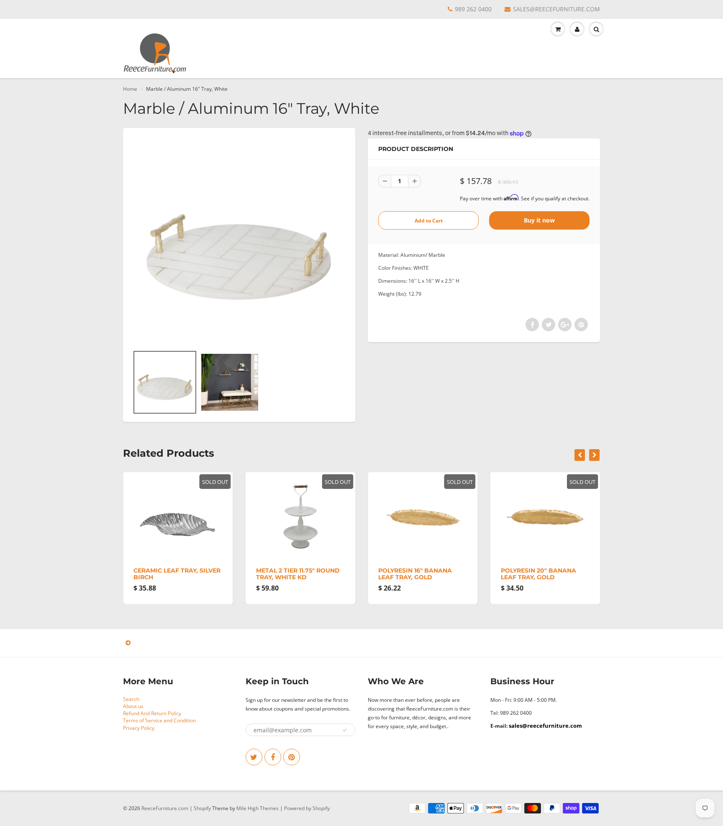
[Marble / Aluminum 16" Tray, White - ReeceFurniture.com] (239, 240)
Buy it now (539, 220)
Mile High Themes (257, 808)
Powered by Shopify (307, 808)
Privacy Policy (138, 727)
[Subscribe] (345, 730)
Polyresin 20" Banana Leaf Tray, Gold (538, 574)
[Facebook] (272, 757)
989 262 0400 (473, 9)
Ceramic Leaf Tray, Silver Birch (176, 574)
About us (133, 706)
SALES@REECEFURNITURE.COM (556, 9)
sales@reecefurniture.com (545, 725)
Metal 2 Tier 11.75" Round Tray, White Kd (298, 574)
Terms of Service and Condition (159, 720)
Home (130, 88)
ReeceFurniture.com (164, 808)
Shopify (202, 808)
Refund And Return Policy (152, 713)
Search (131, 699)
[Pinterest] (291, 757)
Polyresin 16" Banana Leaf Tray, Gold (415, 574)
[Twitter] (254, 757)
